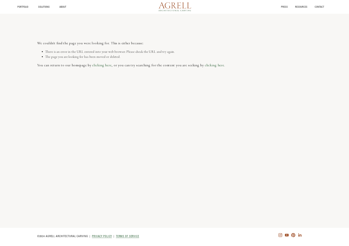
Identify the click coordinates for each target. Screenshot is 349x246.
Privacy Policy (102, 236)
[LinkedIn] (300, 235)
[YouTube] (287, 235)
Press (284, 6)
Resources (301, 6)
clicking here (101, 65)
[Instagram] (280, 235)
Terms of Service (127, 236)
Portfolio (22, 6)
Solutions (44, 6)
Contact (319, 6)
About (62, 6)
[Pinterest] (293, 235)
